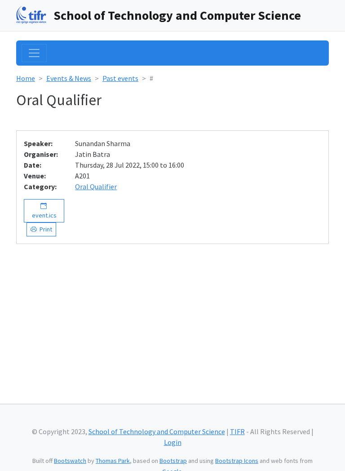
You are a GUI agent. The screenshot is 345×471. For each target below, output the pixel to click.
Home (25, 78)
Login (172, 442)
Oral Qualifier (96, 186)
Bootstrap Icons (236, 461)
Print (44, 229)
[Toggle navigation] (34, 53)
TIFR (237, 431)
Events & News (68, 78)
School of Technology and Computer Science (177, 15)
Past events (120, 78)
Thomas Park (113, 461)
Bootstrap (173, 461)
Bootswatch (70, 461)
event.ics (44, 210)
